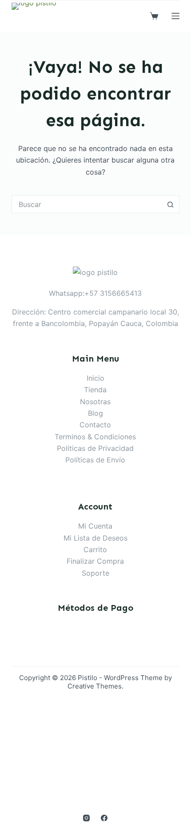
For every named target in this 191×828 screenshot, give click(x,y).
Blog (95, 413)
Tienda (95, 389)
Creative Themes (95, 686)
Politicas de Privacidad (95, 448)
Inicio (95, 378)
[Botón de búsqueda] (170, 204)
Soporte (95, 573)
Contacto (95, 424)
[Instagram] (86, 818)
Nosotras (95, 401)
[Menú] (175, 16)
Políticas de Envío (95, 459)
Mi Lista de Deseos (95, 537)
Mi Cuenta (95, 525)
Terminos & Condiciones (95, 436)
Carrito (95, 549)
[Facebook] (104, 818)
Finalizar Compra (95, 561)
